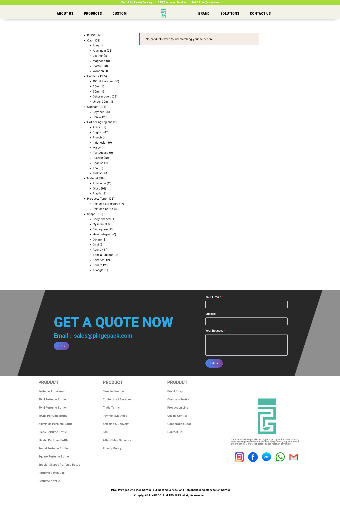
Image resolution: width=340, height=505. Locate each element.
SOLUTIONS (229, 13)
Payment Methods (115, 415)
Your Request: (215, 330)
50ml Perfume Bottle (52, 407)
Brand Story (175, 391)
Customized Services (117, 399)
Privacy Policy (112, 448)
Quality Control (177, 415)
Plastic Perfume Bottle (53, 440)
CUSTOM (119, 13)
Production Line (177, 407)
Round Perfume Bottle (53, 448)
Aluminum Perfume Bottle (55, 424)
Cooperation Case (179, 424)
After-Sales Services (117, 440)
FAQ (105, 432)
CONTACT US (260, 13)
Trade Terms (111, 407)
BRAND (204, 13)
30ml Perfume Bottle (52, 399)
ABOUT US (65, 13)
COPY (61, 346)
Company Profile (178, 399)
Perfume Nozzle (49, 481)
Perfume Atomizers (51, 391)
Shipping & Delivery (116, 424)
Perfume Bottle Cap (51, 473)
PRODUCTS (93, 13)
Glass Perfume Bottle (52, 432)
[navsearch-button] (305, 13)
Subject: (210, 314)
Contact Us (174, 432)
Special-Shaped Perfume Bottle (59, 464)
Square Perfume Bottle (53, 456)
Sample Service (113, 391)
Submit (214, 363)
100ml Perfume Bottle (52, 415)
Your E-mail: (214, 297)
